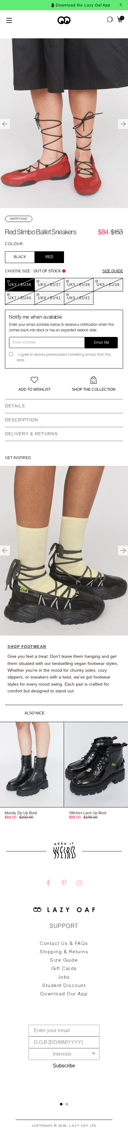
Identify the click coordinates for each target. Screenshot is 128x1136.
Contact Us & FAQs (64, 944)
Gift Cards (64, 969)
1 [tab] (61, 1104)
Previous (5, 124)
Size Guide (112, 271)
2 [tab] (67, 1104)
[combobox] (62, 1054)
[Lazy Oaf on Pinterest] (64, 884)
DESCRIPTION (21, 419)
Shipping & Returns (64, 952)
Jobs (64, 977)
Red (49, 257)
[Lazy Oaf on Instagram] (79, 884)
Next (123, 124)
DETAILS (15, 405)
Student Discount (64, 986)
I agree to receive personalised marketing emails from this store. (64, 357)
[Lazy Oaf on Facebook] (48, 884)
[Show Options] (93, 1054)
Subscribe (64, 1065)
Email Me (101, 343)
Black (20, 257)
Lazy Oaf (79, 1126)
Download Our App (64, 994)
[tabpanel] (64, 983)
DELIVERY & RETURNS (31, 433)
